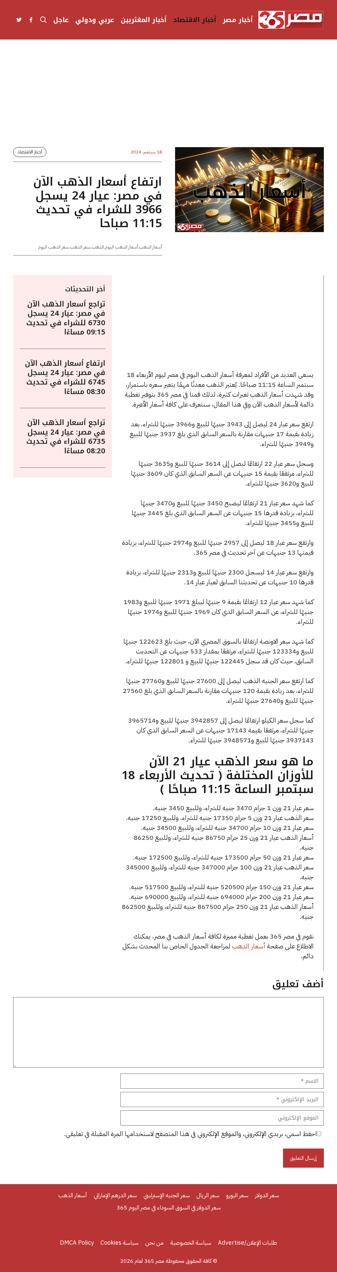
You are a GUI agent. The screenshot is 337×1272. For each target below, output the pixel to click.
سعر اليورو (237, 1195)
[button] (43, 20)
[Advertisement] (168, 99)
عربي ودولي (94, 19)
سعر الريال (208, 1195)
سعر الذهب (80, 247)
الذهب (97, 247)
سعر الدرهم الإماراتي (115, 1195)
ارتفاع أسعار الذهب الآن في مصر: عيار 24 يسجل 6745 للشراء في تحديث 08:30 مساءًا (65, 378)
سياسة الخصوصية (190, 1242)
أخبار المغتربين (144, 19)
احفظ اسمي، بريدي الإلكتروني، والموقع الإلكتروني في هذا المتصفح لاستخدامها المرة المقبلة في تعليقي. (190, 1134)
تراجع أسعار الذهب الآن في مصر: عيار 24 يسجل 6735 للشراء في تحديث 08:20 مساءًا (65, 437)
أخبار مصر (238, 19)
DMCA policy (77, 1242)
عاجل (61, 19)
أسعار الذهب (150, 247)
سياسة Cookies (119, 1242)
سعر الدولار (267, 1195)
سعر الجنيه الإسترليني (166, 1195)
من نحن (154, 1242)
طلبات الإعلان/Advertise (247, 1242)
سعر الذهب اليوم (53, 247)
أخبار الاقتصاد (194, 19)
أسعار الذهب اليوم (121, 247)
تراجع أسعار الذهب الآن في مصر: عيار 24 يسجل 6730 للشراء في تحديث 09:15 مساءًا (65, 318)
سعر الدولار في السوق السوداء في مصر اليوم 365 (169, 1207)
